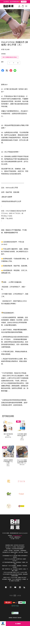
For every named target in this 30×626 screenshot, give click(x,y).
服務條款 (10, 617)
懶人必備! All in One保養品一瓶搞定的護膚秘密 (15, 547)
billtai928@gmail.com (17, 535)
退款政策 (19, 617)
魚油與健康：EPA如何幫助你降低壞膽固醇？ (15, 548)
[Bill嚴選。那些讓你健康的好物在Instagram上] (10, 588)
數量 (2, 61)
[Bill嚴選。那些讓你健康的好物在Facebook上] (6, 588)
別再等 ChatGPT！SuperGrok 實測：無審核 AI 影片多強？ (15, 577)
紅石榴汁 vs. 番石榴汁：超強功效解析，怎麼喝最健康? (15, 550)
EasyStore (25, 533)
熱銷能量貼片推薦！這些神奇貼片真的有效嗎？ (15, 545)
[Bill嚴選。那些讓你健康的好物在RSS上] (24, 587)
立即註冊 (24, 1)
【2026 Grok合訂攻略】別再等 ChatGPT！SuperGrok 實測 (15, 572)
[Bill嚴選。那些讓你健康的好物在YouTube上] (15, 588)
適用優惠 (3, 53)
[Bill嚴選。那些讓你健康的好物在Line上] (20, 588)
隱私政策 (15, 617)
